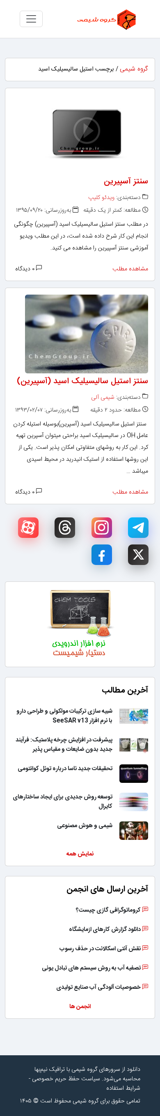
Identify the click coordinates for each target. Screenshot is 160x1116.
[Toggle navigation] (31, 19)
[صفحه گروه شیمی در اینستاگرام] (101, 527)
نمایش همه (80, 854)
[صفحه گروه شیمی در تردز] (65, 527)
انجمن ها (80, 1007)
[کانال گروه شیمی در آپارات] (28, 527)
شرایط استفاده (123, 1088)
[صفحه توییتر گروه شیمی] (138, 554)
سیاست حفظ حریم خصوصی (66, 1079)
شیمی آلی (102, 397)
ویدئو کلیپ (101, 198)
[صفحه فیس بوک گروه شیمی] (101, 554)
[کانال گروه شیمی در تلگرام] (138, 527)
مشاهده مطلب (130, 269)
